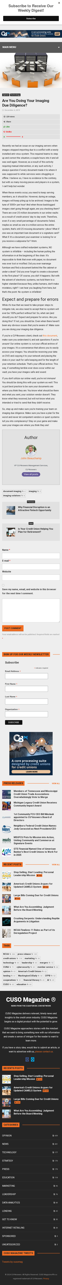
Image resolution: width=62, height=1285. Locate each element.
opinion (9, 971)
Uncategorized (11, 1244)
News (5, 1144)
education (24, 984)
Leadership (9, 1194)
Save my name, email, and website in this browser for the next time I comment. (29, 591)
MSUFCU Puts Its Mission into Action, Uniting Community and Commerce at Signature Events (34, 840)
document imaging (14, 491)
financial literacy (34, 980)
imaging (35, 491)
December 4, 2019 (12, 110)
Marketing (8, 1185)
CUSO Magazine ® (31, 1000)
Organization (12, 709)
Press (5, 1169)
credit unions (12, 958)
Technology (15, 95)
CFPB (50, 976)
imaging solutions (14, 495)
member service (47, 967)
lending (9, 976)
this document (50, 335)
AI (50, 980)
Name (6, 550)
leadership (29, 963)
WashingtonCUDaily (30, 976)
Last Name (11, 696)
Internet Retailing (13, 1227)
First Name (11, 684)
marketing (32, 958)
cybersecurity (26, 967)
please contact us (44, 1051)
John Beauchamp (31, 458)
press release (27, 954)
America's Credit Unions (32, 971)
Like (8, 127)
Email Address (13, 671)
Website (6, 571)
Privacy (46, 1279)
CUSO (8, 984)
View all (56, 783)
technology (11, 963)
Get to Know (9, 1219)
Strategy (7, 1160)
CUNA (8, 967)
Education (8, 1177)
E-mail (6, 560)
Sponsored (9, 1236)
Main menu (9, 47)
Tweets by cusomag (12, 1261)
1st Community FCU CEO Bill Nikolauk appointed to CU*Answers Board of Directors (34, 817)
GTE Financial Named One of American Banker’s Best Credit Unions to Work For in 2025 (36, 851)
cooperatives (12, 980)
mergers (46, 963)
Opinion (6, 95)
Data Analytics (11, 1202)
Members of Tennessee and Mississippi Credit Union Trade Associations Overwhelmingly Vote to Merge (35, 794)
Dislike (9, 132)
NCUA (9, 954)
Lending (7, 1211)
